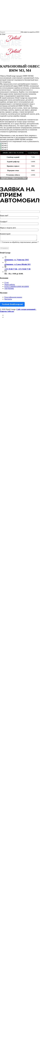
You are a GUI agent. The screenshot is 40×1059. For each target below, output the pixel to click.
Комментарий (5, 234)
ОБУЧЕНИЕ (9, 288)
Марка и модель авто (8, 228)
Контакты (8, 299)
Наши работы (9, 284)
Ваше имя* (4, 215)
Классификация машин (13, 297)
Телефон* (3, 222)
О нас (6, 282)
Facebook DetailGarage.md (12, 304)
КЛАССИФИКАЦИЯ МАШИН (16, 286)
